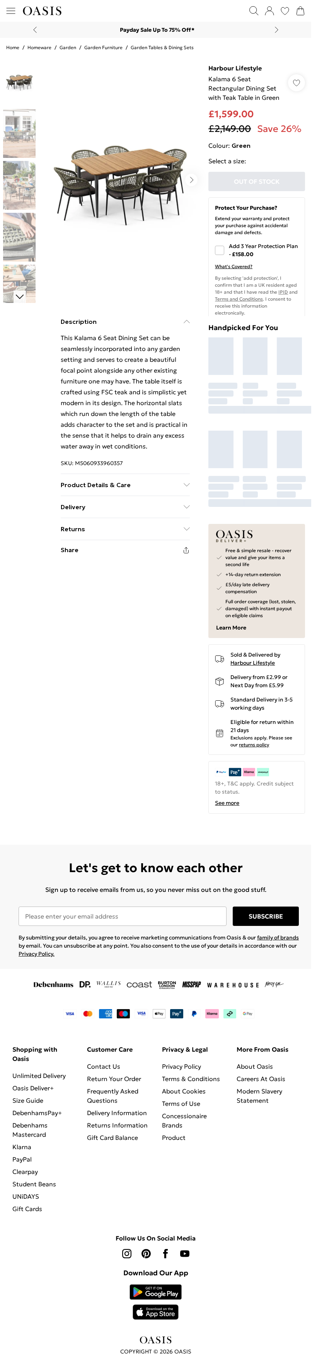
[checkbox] (256, 250)
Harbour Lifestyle (235, 68)
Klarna (21, 1147)
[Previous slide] (35, 30)
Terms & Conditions (191, 1079)
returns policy (254, 745)
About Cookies (184, 1091)
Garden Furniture (103, 47)
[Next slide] (276, 30)
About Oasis (255, 1066)
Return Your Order (114, 1079)
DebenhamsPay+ (37, 1113)
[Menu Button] (10, 10)
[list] (120, 180)
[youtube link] (184, 1253)
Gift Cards (27, 1209)
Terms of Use (181, 1103)
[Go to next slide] (191, 180)
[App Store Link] (156, 1302)
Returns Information (117, 1125)
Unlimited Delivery (39, 1076)
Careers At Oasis (261, 1079)
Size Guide (27, 1100)
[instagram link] (126, 1253)
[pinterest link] (146, 1253)
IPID (283, 292)
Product (174, 1137)
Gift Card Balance (112, 1137)
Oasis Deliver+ (33, 1088)
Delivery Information (117, 1113)
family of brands (278, 937)
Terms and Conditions (239, 299)
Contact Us (103, 1066)
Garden (68, 47)
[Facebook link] (165, 1253)
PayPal (22, 1159)
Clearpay (25, 1171)
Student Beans (34, 1184)
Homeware (39, 47)
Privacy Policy (181, 1066)
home (12, 47)
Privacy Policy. (37, 953)
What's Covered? (233, 266)
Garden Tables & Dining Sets (162, 47)
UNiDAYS (25, 1196)
